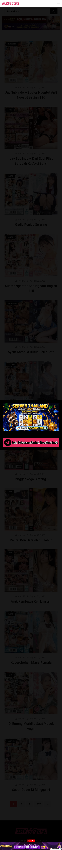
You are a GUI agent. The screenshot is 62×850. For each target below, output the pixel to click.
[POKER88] (31, 846)
